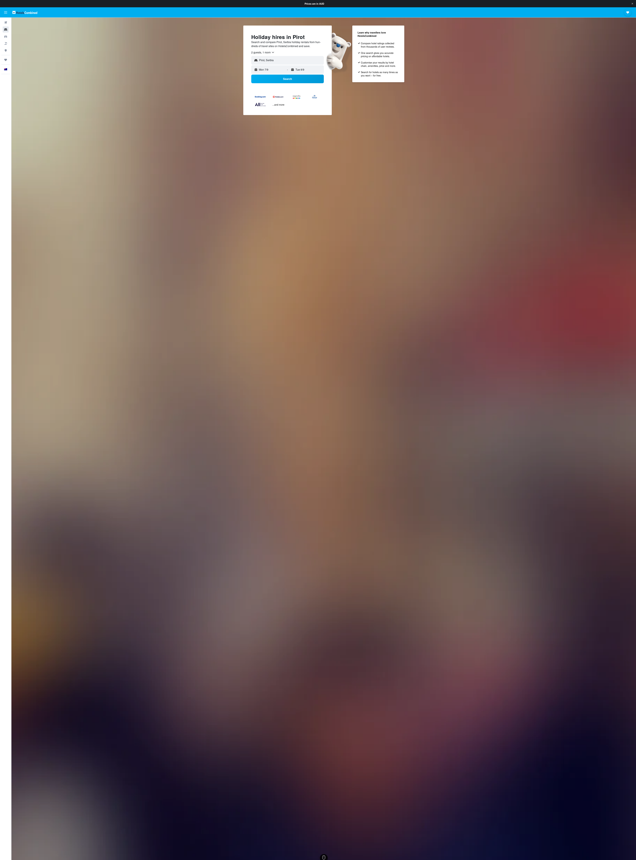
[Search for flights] (5, 22)
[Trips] (5, 60)
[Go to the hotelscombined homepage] (25, 12)
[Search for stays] (5, 29)
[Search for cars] (5, 36)
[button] (632, 3)
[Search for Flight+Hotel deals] (5, 43)
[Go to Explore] (5, 50)
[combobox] (263, 52)
